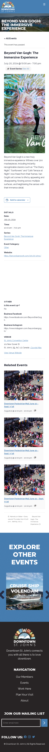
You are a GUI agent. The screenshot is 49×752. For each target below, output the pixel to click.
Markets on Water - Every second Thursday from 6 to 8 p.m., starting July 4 (18, 519)
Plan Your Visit (24, 694)
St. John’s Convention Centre (16, 340)
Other (6, 247)
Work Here (24, 688)
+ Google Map (36, 348)
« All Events (10, 38)
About (24, 700)
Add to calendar (17, 200)
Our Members (24, 676)
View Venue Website (13, 353)
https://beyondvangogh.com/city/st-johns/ (22, 256)
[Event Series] (35, 410)
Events (24, 682)
